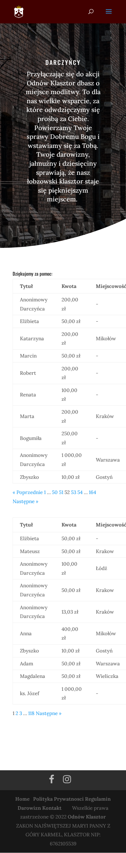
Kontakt (52, 808)
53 (73, 492)
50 (55, 492)
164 (92, 492)
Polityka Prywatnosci (58, 799)
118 (31, 713)
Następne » (25, 501)
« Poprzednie (28, 492)
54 (80, 492)
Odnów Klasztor (87, 817)
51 (61, 492)
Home (22, 799)
